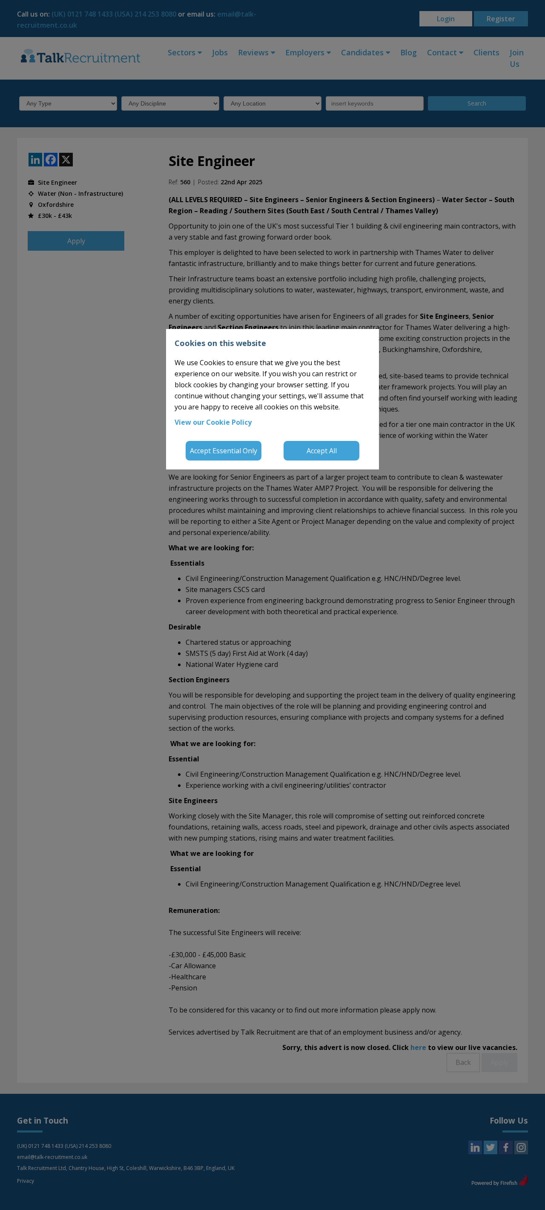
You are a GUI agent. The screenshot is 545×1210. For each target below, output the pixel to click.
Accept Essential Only (223, 450)
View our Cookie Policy (213, 422)
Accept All (322, 450)
